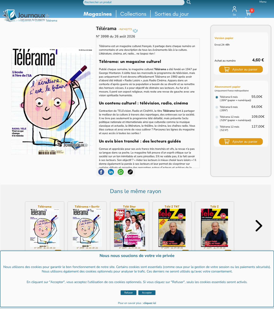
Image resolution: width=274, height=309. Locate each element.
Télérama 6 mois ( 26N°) (229, 108)
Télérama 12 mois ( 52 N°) (229, 128)
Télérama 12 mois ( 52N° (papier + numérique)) (235, 118)
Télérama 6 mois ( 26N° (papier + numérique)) (235, 98)
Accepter (147, 292)
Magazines (98, 13)
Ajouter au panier (244, 69)
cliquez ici (149, 303)
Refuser (128, 292)
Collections (133, 13)
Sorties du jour (172, 13)
